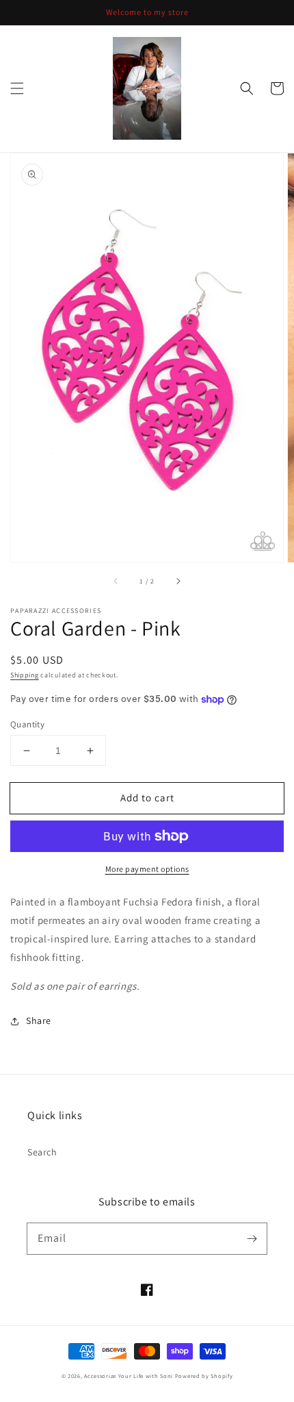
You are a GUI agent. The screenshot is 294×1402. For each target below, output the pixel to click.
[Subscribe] (252, 1238)
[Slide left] (116, 581)
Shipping (24, 675)
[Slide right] (178, 581)
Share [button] (38, 1020)
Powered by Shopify (204, 1375)
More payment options (147, 869)
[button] (17, 88)
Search (42, 1152)
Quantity (27, 724)
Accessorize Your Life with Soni (128, 1375)
